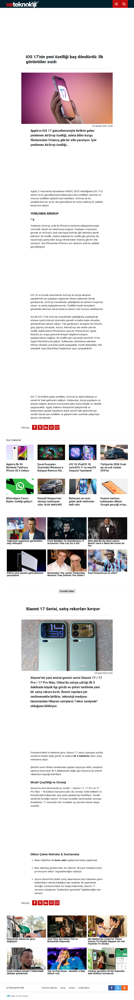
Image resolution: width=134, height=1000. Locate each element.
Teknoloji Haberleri (49, 988)
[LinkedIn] (45, 427)
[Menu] (116, 4)
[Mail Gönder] (57, 427)
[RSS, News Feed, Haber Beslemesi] (124, 987)
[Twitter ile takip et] (118, 987)
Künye (63, 988)
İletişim (72, 988)
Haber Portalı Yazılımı (19, 996)
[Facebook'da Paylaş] (34, 427)
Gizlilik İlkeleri (84, 988)
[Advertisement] (67, 30)
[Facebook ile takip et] (111, 987)
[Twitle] (40, 427)
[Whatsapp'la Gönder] (51, 427)
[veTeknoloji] (22, 3)
